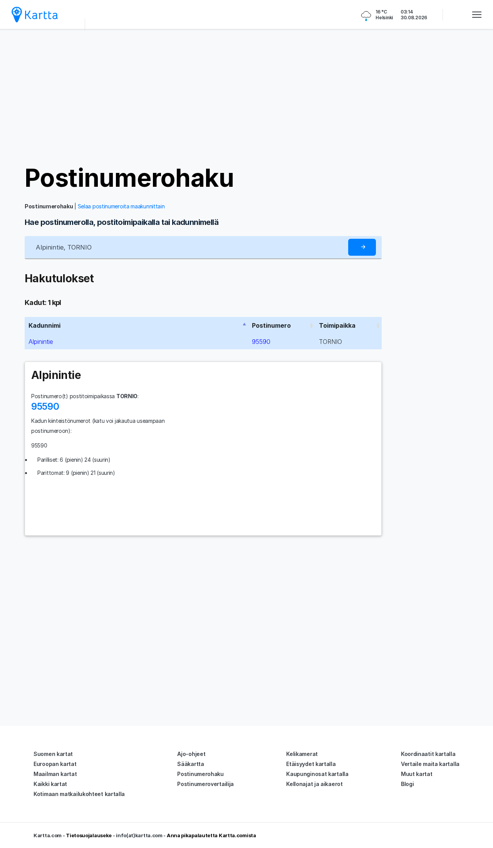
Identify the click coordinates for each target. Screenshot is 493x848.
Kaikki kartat (50, 784)
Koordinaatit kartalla (428, 754)
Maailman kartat (55, 774)
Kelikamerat (302, 754)
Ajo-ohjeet (191, 754)
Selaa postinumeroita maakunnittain (121, 206)
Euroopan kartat (55, 764)
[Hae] (362, 247)
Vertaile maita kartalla (430, 764)
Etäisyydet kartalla (310, 764)
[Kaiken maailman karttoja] (35, 14)
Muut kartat (417, 774)
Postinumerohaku (129, 178)
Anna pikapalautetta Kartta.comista (211, 835)
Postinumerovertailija (205, 784)
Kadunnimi (44, 325)
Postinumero (271, 325)
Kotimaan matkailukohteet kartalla (79, 794)
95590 (261, 341)
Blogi (407, 784)
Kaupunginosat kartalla (317, 774)
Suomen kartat (53, 754)
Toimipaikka (337, 325)
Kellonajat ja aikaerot (314, 784)
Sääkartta (190, 764)
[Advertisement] (246, 96)
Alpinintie (41, 341)
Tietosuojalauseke (89, 835)
